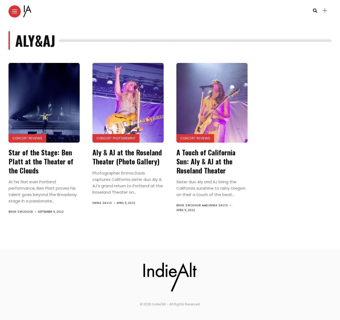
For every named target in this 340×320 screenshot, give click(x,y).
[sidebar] (324, 10)
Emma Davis (102, 203)
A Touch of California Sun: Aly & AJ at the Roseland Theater (205, 161)
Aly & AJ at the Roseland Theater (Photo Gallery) (127, 157)
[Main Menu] (14, 11)
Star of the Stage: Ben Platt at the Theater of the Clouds (40, 161)
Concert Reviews (27, 138)
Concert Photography (115, 138)
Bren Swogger (20, 212)
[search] (315, 10)
